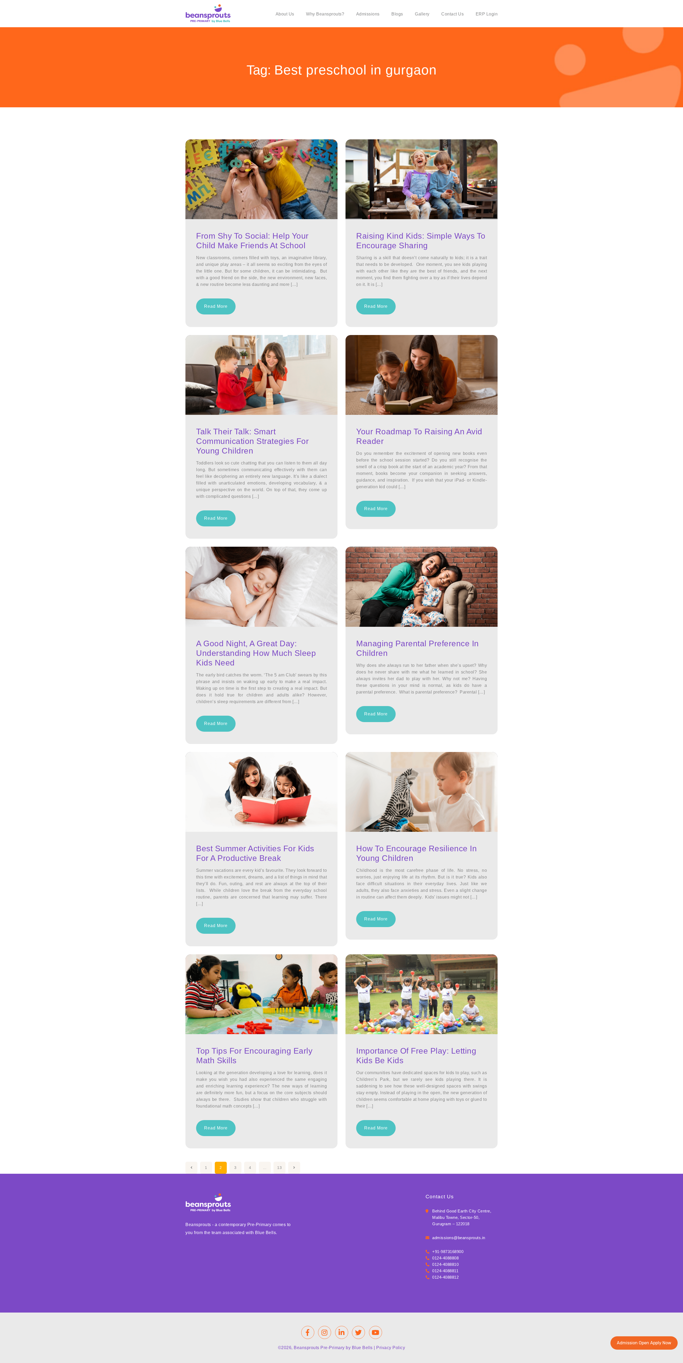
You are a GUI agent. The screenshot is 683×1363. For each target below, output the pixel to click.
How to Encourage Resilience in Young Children (416, 853)
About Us (285, 14)
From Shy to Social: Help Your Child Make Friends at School (252, 240)
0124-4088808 (445, 1258)
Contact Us (452, 14)
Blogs (397, 14)
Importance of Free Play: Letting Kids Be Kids (416, 1055)
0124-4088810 (445, 1264)
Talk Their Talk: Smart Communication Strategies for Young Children (252, 441)
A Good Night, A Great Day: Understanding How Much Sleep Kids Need (256, 653)
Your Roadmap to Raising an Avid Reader (419, 436)
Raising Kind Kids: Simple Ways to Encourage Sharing (421, 240)
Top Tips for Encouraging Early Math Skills (254, 1055)
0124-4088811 (445, 1271)
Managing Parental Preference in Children (417, 648)
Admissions (368, 14)
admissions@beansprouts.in (458, 1237)
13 (279, 1167)
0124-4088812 (445, 1277)
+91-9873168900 (447, 1251)
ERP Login (487, 14)
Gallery (422, 14)
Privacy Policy (390, 1347)
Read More (216, 306)
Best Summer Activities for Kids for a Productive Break (255, 853)
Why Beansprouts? (325, 14)
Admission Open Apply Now (644, 1342)
